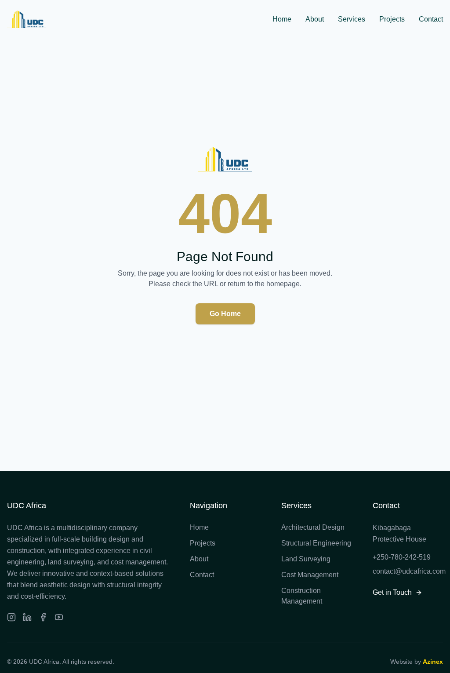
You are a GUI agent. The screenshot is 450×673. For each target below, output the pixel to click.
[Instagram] (11, 617)
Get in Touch (392, 592)
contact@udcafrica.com (408, 571)
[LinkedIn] (27, 617)
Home (281, 19)
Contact (431, 19)
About (314, 19)
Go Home (225, 313)
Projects (392, 19)
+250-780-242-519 (402, 557)
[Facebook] (43, 617)
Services (351, 19)
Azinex (433, 661)
